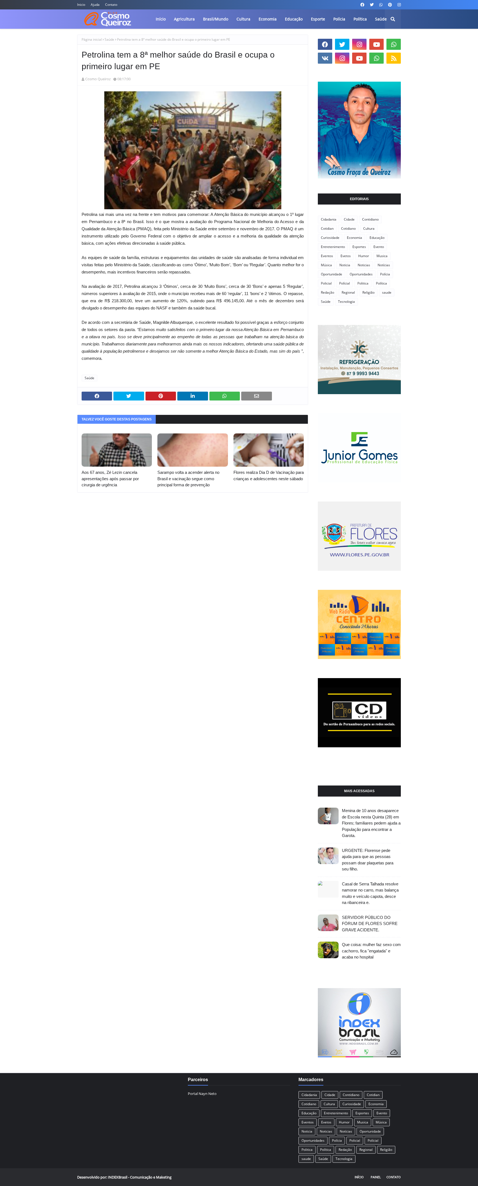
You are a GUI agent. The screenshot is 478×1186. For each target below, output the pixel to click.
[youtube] (376, 44)
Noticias (364, 265)
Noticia (344, 265)
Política (381, 283)
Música (326, 265)
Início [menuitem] (161, 19)
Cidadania (328, 219)
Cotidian (327, 228)
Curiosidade (330, 237)
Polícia (385, 274)
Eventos (327, 256)
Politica (362, 283)
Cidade (349, 219)
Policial (326, 283)
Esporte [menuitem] (318, 19)
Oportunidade (331, 274)
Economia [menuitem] (268, 19)
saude (386, 292)
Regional (348, 292)
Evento (378, 246)
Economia (354, 237)
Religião (368, 292)
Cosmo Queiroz (98, 78)
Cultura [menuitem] (243, 19)
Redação (327, 292)
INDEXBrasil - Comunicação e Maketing (140, 1177)
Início (359, 1177)
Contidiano (370, 219)
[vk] (325, 58)
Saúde (109, 39)
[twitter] (371, 4)
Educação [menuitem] (294, 19)
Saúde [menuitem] (381, 19)
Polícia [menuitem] (339, 19)
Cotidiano (348, 228)
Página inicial (92, 39)
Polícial (344, 283)
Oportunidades (361, 274)
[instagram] (398, 4)
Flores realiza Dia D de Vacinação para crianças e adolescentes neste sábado (268, 475)
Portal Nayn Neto (202, 1093)
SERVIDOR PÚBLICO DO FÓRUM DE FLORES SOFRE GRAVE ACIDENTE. (370, 923)
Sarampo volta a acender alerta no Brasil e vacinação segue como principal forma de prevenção (188, 478)
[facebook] (362, 4)
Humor (363, 256)
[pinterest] (390, 4)
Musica (382, 256)
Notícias (384, 265)
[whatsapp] (381, 4)
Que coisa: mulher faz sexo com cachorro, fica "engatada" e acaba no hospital (371, 950)
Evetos (346, 256)
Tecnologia (346, 301)
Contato (111, 4)
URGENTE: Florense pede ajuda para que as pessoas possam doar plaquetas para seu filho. (367, 860)
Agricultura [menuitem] (184, 19)
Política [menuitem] (360, 19)
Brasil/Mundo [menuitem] (215, 19)
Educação (377, 237)
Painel (376, 1177)
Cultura (369, 228)
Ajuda (95, 4)
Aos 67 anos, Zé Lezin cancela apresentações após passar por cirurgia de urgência (110, 478)
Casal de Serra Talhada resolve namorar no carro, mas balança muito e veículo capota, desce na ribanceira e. (370, 893)
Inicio (81, 4)
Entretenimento (333, 246)
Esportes (359, 246)
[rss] (393, 58)
